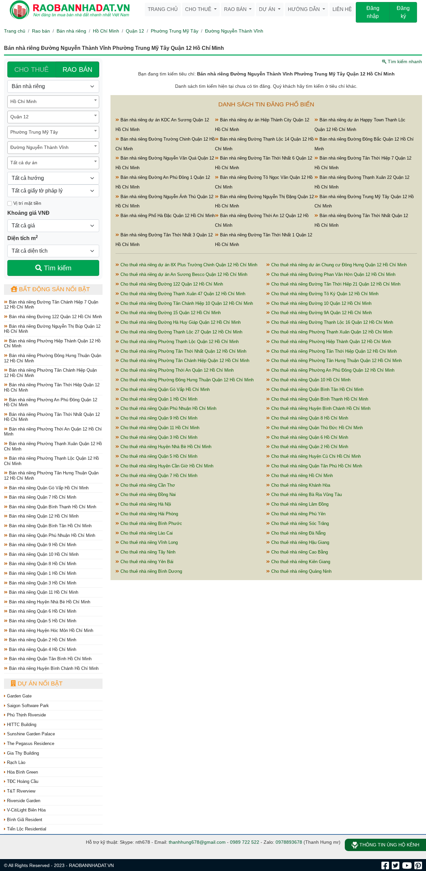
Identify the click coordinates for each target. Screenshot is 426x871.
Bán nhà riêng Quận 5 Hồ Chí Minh (42, 620)
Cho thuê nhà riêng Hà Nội (145, 504)
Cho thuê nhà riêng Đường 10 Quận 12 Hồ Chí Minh (320, 303)
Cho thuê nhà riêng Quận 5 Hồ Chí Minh (158, 456)
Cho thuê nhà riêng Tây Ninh (147, 552)
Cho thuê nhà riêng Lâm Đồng (299, 504)
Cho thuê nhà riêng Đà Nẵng (297, 533)
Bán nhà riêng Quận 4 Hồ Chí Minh (42, 649)
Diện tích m (22, 237)
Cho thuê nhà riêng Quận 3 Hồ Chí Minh (158, 437)
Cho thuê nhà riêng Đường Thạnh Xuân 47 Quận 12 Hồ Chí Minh (182, 293)
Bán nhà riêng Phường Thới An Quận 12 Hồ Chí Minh (53, 432)
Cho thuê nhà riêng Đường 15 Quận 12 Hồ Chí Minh (170, 312)
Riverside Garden (23, 800)
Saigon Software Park (27, 705)
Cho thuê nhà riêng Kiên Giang (300, 561)
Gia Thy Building (22, 753)
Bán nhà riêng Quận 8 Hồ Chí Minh (42, 563)
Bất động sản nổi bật (53, 289)
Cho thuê (199, 9)
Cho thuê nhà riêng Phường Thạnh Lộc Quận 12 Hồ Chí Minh (179, 341)
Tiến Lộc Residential (26, 828)
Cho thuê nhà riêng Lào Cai (146, 533)
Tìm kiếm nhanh (404, 61)
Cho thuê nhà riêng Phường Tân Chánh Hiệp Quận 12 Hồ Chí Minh (184, 360)
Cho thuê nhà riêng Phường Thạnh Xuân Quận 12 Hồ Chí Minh (331, 331)
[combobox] (53, 101)
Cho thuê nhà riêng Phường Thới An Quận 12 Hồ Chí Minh (176, 370)
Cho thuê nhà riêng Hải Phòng (148, 513)
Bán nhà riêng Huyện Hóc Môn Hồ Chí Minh (50, 630)
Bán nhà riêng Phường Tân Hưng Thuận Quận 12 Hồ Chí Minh (51, 475)
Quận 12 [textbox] (19, 116)
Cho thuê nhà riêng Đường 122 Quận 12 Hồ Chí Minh (171, 284)
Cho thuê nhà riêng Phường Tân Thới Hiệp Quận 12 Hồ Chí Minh (333, 351)
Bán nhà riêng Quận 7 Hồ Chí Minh (42, 497)
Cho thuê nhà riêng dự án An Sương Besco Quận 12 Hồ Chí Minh (183, 274)
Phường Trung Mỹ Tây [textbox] (34, 132)
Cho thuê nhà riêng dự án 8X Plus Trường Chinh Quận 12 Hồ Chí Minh (188, 264)
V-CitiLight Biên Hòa (26, 810)
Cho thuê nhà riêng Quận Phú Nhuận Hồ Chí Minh (167, 408)
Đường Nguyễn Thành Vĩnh (234, 31)
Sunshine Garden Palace (30, 733)
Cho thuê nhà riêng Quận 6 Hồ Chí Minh (309, 437)
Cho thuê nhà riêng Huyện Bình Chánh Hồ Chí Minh (320, 408)
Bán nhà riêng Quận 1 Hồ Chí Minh (42, 573)
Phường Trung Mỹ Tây (174, 31)
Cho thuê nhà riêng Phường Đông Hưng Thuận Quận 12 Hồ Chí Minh (186, 379)
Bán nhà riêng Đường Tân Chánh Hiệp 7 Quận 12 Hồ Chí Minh (51, 305)
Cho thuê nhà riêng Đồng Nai (147, 494)
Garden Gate (19, 695)
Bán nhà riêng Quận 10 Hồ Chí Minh (43, 554)
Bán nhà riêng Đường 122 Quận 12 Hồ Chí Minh (55, 316)
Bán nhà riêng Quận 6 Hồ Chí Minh (42, 611)
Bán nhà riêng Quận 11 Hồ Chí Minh (43, 592)
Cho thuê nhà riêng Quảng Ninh (300, 571)
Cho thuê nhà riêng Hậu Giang (299, 542)
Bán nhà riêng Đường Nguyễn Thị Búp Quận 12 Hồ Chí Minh (52, 329)
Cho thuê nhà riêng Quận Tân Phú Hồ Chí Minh (316, 465)
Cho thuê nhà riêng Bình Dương (150, 571)
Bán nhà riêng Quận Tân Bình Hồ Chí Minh (50, 658)
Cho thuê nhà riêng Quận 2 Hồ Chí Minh (309, 446)
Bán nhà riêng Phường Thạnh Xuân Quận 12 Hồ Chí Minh (53, 446)
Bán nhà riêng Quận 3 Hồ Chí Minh (42, 582)
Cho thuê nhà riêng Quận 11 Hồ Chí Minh (159, 427)
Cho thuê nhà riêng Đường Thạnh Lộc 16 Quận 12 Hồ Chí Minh (331, 322)
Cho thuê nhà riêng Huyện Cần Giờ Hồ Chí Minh (166, 465)
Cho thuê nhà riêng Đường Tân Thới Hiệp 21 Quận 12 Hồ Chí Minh (335, 284)
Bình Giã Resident (24, 819)
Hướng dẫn (304, 9)
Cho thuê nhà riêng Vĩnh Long (148, 542)
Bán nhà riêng (71, 31)
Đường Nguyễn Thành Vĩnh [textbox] (39, 147)
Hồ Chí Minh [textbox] (23, 101)
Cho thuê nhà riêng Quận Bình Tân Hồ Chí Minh (316, 389)
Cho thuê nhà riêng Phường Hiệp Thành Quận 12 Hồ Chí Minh (330, 341)
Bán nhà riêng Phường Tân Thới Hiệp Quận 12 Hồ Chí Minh (52, 387)
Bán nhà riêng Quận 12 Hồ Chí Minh (43, 516)
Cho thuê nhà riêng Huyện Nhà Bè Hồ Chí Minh (165, 446)
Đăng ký (403, 12)
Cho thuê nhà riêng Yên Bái (146, 561)
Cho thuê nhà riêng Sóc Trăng (299, 523)
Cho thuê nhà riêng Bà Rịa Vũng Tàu (306, 494)
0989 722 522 (244, 842)
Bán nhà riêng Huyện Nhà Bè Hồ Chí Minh (49, 601)
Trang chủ (163, 9)
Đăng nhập (372, 12)
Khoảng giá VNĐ (28, 213)
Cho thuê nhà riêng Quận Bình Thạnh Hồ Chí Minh (319, 399)
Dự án (268, 9)
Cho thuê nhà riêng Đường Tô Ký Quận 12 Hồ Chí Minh (324, 293)
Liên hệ (342, 9)
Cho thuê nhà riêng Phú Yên (297, 513)
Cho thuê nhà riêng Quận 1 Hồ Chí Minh (158, 399)
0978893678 (289, 842)
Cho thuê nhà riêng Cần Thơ (147, 485)
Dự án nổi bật (39, 683)
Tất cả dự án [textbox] (23, 162)
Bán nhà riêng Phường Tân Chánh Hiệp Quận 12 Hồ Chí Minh (50, 373)
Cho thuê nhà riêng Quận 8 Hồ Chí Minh (309, 418)
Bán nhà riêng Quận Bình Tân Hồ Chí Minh (50, 525)
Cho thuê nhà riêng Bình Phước (150, 523)
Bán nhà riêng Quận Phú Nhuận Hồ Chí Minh (51, 535)
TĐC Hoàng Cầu (22, 781)
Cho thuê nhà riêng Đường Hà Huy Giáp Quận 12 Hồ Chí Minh (180, 322)
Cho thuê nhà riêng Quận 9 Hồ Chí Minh (158, 418)
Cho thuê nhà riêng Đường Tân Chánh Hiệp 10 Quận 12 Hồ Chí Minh (186, 303)
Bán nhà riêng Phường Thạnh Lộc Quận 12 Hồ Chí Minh (51, 461)
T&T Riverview (20, 791)
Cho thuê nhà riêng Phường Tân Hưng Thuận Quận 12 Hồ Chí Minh (336, 360)
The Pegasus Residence (30, 743)
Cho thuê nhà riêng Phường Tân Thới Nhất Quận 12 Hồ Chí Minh (182, 351)
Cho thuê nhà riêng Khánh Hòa (300, 485)
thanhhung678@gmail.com (197, 842)
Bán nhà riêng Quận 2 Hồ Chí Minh (42, 639)
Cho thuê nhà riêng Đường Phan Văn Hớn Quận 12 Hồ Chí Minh (332, 274)
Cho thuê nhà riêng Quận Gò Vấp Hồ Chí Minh (164, 389)
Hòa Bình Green (22, 772)
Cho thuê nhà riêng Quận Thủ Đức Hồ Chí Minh (316, 427)
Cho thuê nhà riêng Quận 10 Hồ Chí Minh (310, 379)
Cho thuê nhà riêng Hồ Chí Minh (301, 475)
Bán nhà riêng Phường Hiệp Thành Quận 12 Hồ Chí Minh (52, 343)
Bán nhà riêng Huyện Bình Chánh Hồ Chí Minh (53, 668)
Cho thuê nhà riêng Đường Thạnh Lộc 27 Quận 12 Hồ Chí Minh (180, 331)
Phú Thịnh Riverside (26, 714)
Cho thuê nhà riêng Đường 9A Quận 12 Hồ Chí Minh (321, 312)
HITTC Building (21, 724)
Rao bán (236, 9)
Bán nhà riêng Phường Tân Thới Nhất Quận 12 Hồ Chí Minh (52, 417)
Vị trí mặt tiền (26, 203)
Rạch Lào (15, 762)
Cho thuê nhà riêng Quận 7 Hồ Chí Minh (158, 475)
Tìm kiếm (57, 268)
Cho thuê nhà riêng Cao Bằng (299, 552)
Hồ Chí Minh (106, 31)
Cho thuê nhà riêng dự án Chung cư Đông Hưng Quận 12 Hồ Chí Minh (338, 264)
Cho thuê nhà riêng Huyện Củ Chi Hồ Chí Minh (315, 456)
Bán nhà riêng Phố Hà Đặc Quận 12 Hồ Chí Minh (167, 215)
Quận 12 (135, 31)
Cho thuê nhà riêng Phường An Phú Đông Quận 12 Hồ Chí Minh (332, 370)
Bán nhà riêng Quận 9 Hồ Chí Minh (42, 544)
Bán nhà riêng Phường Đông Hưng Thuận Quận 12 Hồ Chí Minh (52, 358)
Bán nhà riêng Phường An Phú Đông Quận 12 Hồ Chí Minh (50, 402)
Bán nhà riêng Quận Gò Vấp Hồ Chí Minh (48, 487)
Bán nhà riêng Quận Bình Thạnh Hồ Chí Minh (52, 506)
